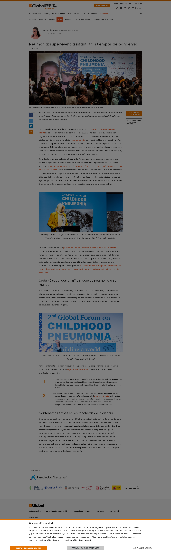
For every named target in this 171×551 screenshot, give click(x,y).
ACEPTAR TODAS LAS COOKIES (28, 548)
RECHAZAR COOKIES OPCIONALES (85, 548)
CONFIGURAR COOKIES (142, 548)
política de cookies (53, 540)
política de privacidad (81, 540)
